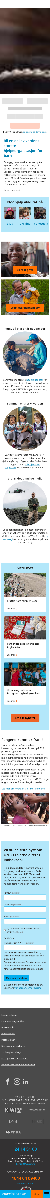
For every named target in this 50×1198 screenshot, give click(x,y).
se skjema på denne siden (35, 132)
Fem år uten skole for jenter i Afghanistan (26, 637)
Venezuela (41, 223)
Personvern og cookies (12, 1021)
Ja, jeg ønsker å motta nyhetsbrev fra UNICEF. (24, 930)
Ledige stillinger (9, 1015)
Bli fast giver (25, 270)
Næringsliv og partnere (13, 1046)
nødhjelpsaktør (34, 379)
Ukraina (24, 223)
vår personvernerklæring (28, 987)
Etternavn (13, 904)
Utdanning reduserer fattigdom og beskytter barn (26, 683)
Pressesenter (8, 1033)
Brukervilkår (7, 1027)
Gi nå (36, 1194)
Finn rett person (25, 1183)
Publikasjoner (8, 1039)
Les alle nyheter (25, 718)
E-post (11, 916)
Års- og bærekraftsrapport (14, 1058)
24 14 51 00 (26, 1149)
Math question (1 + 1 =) (19, 943)
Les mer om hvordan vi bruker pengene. (23, 788)
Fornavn (12, 893)
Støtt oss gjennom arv (25, 308)
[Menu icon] (46, 1194)
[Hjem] (14, 1193)
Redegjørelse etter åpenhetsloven (18, 1064)
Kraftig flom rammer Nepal (26, 592)
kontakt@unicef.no (25, 1163)
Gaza (10, 223)
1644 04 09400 (26, 1178)
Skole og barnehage (11, 1052)
